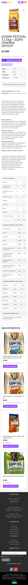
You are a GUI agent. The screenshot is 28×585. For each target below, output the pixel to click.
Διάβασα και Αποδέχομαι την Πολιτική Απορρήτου (13, 556)
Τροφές (24, 93)
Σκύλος (19, 93)
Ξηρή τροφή (12, 93)
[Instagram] (16, 569)
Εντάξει (14, 582)
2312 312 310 (22, 84)
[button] (19, 2)
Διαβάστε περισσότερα (10, 446)
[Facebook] (11, 569)
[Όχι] (25, 578)
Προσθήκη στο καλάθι (14, 60)
